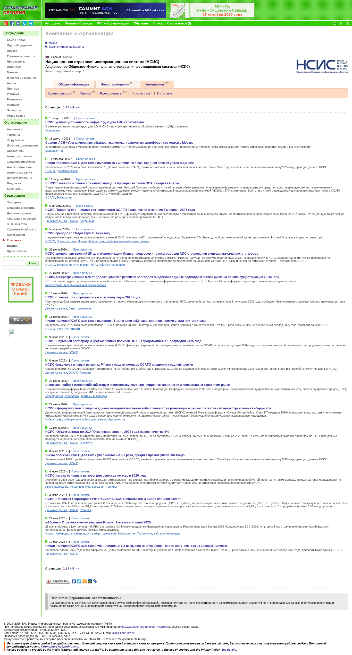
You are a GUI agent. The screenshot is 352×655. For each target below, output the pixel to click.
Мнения (12, 72)
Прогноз (13, 88)
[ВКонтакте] (74, 581)
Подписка (14, 183)
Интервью (14, 66)
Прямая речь (16, 61)
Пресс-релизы (17, 251)
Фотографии (16, 234)
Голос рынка (16, 115)
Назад (53, 42)
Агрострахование (19, 172)
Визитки (13, 245)
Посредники (15, 150)
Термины (13, 134)
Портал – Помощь (78, 23)
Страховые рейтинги (22, 229)
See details (228, 649)
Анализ (12, 83)
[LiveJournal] (95, 581)
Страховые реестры (21, 207)
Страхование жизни (21, 161)
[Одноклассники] (84, 581)
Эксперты (14, 110)
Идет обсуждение (19, 45)
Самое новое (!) (179, 23)
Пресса (12, 50)
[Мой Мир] (90, 581)
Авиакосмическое (19, 167)
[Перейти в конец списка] (79, 107)
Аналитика (14, 129)
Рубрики (13, 104)
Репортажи (14, 99)
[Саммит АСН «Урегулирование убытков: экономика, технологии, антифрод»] (105, 17)
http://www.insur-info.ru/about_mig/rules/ (144, 626)
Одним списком (59, 93)
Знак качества (17, 224)
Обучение (141, 23)
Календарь (14, 188)
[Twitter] (79, 581)
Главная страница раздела (66, 46)
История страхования (22, 145)
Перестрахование (19, 177)
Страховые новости (21, 56)
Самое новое (16, 39)
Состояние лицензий (22, 218)
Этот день (52, 23)
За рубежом (15, 140)
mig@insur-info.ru (123, 632)
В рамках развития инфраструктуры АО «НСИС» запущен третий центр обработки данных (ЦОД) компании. (116, 126)
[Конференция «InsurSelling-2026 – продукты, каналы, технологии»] (212, 17)
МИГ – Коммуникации (113, 23)
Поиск (158, 23)
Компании (14, 240)
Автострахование (19, 156)
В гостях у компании (21, 77)
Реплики (13, 94)
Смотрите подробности (59, 646)
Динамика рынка (19, 213)
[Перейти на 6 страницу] (76, 107)
